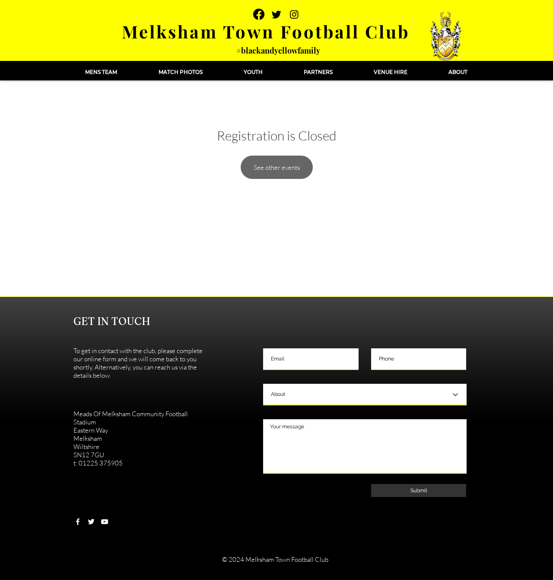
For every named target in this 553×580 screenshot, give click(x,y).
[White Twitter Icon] (91, 521)
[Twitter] (276, 14)
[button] (101, 72)
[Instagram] (294, 14)
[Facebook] (258, 14)
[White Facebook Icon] (77, 521)
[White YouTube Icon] (104, 521)
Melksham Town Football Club (266, 31)
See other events (277, 167)
